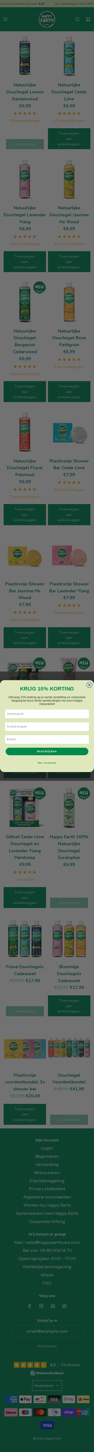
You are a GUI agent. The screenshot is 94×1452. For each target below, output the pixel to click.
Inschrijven (47, 751)
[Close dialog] (89, 684)
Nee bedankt (47, 762)
